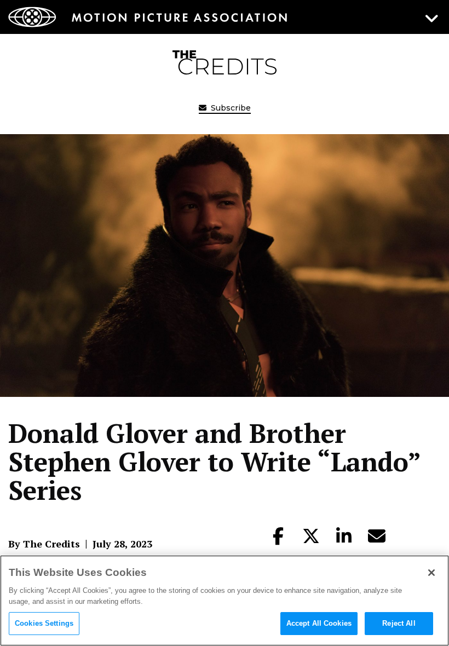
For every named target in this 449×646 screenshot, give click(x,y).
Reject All (398, 623)
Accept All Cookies (319, 623)
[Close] (431, 573)
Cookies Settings (44, 623)
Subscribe (230, 108)
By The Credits (44, 543)
